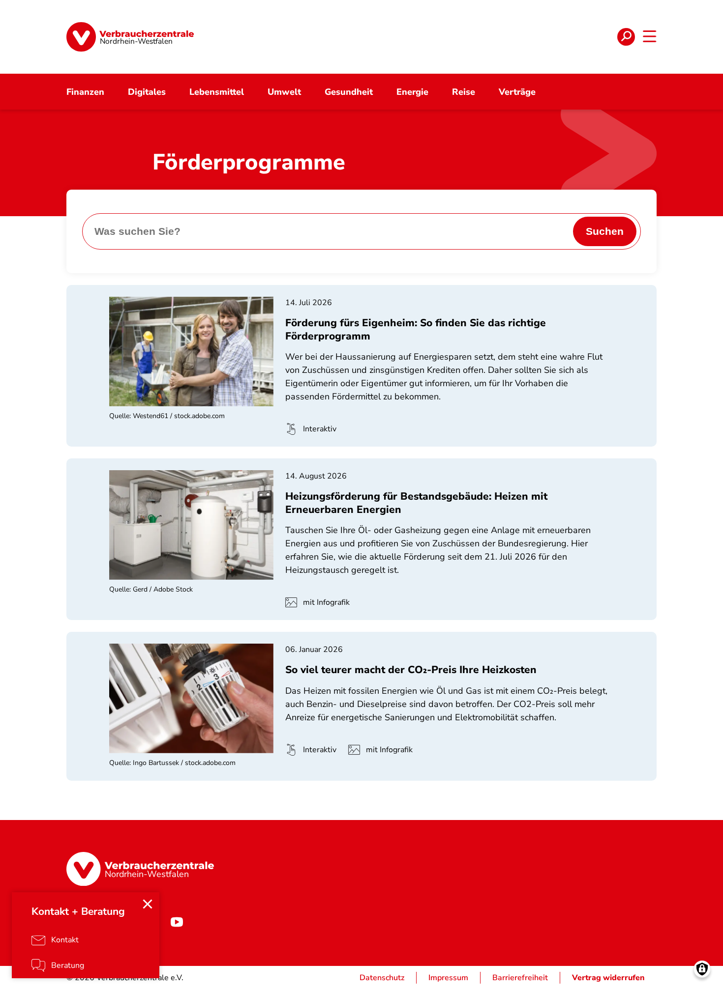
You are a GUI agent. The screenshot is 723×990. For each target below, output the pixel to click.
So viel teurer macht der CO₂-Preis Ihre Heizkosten (411, 670)
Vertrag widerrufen (608, 977)
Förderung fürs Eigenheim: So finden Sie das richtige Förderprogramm (415, 329)
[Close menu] (147, 904)
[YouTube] (176, 921)
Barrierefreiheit (520, 977)
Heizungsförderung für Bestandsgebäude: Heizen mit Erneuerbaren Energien (416, 502)
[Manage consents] (702, 969)
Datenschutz (382, 977)
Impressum (448, 977)
